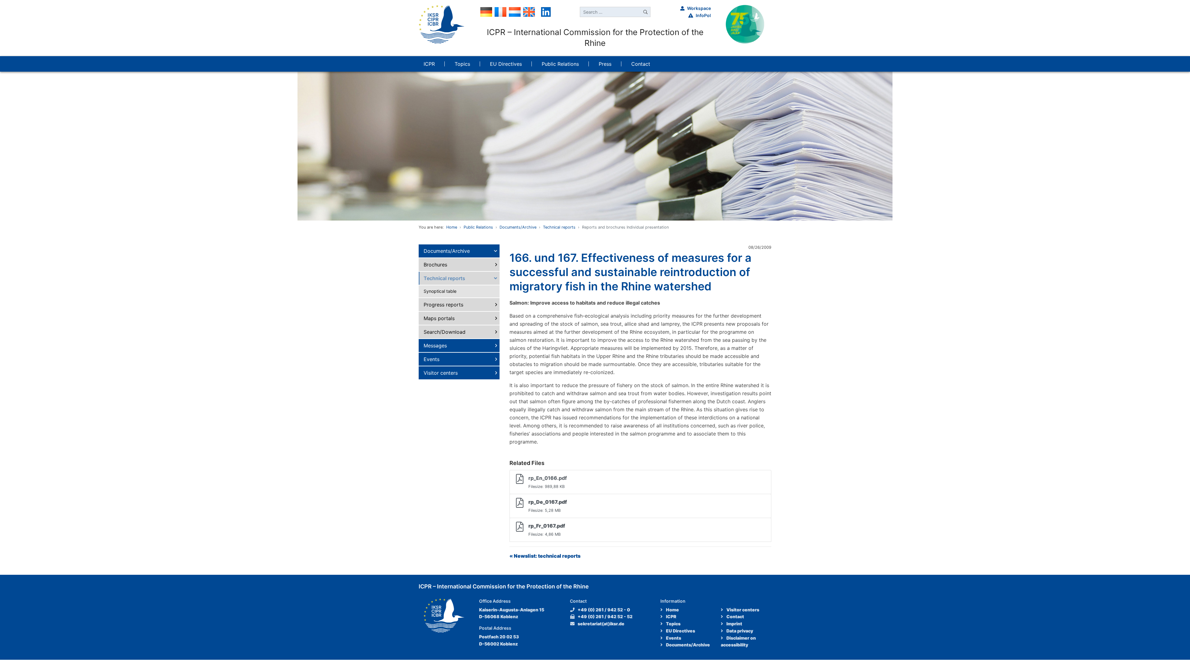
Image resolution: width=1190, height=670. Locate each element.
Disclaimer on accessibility (738, 641)
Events (431, 359)
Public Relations (478, 227)
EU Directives (680, 630)
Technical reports (559, 227)
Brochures (435, 264)
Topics (673, 623)
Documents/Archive (518, 227)
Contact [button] (640, 64)
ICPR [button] (429, 64)
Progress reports (443, 305)
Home (451, 227)
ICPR (670, 616)
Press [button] (605, 64)
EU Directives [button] (506, 64)
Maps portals (439, 318)
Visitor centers (441, 373)
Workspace (699, 8)
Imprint (733, 623)
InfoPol (703, 15)
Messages (435, 345)
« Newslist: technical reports (544, 556)
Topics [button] (462, 64)
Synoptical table (440, 291)
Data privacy (739, 630)
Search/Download (444, 332)
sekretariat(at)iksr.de (601, 623)
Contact (734, 616)
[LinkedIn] (546, 11)
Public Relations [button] (560, 64)
